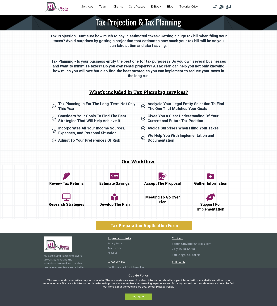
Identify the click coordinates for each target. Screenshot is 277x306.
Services (87, 6)
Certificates (137, 6)
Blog (170, 6)
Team (103, 6)
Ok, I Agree (138, 296)
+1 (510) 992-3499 (183, 249)
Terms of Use (115, 248)
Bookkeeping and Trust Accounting (126, 267)
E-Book (156, 6)
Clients (118, 6)
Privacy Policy (115, 243)
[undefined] (215, 6)
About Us (112, 252)
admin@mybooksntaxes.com (191, 244)
